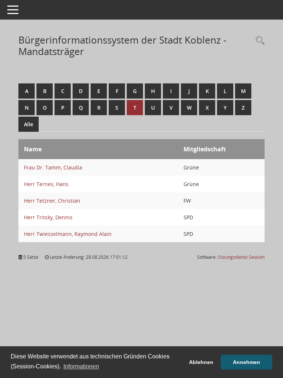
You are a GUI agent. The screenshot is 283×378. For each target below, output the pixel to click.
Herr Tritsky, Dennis (48, 217)
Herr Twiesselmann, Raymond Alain (68, 233)
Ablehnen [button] (201, 362)
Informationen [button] (81, 366)
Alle (28, 124)
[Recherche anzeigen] (258, 41)
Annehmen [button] (246, 362)
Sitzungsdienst (241, 257)
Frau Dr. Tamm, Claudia (53, 167)
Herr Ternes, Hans (46, 184)
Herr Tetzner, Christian (52, 200)
